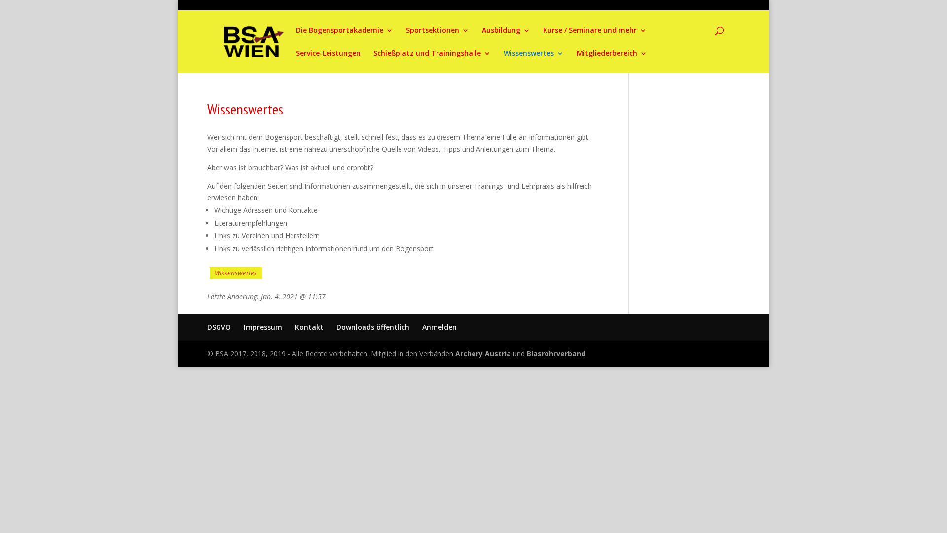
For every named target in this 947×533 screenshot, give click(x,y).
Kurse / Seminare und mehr (590, 31)
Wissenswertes (529, 54)
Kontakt (309, 327)
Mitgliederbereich (607, 54)
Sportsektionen (432, 31)
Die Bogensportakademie (339, 31)
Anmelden (439, 327)
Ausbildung (501, 31)
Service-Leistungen (328, 54)
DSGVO (219, 327)
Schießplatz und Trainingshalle (427, 54)
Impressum (263, 327)
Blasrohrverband (556, 353)
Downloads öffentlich (372, 327)
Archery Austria (483, 353)
